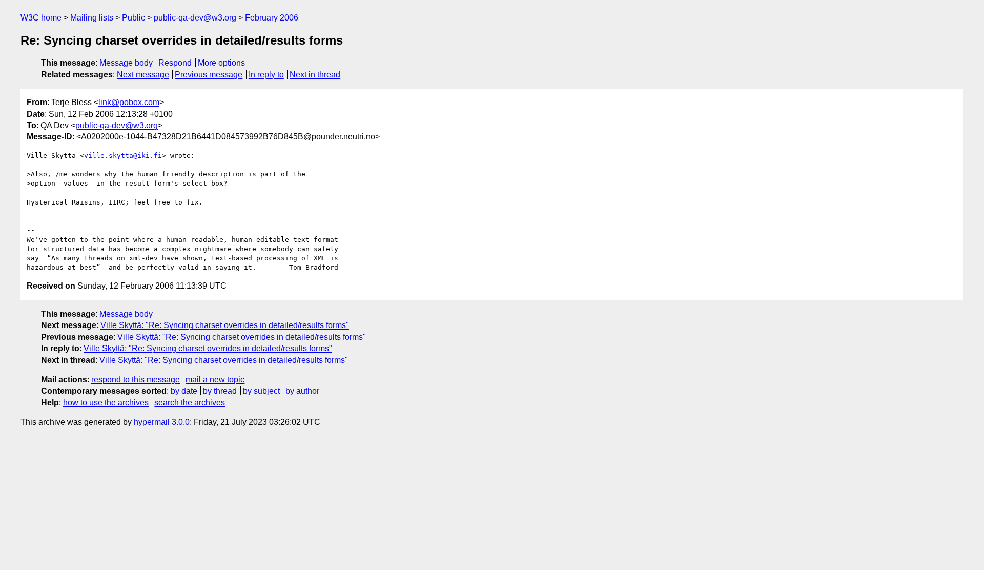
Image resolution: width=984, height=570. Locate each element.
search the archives (189, 402)
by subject (261, 390)
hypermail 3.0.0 (162, 422)
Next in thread (315, 74)
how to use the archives (106, 402)
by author (302, 390)
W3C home (40, 17)
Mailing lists (91, 17)
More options (221, 62)
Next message (143, 74)
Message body (126, 62)
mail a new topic (215, 379)
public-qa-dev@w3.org (195, 17)
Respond (175, 62)
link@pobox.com (128, 102)
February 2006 (271, 17)
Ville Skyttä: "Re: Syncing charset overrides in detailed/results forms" (224, 325)
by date (184, 390)
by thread (220, 390)
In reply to (266, 74)
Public (133, 17)
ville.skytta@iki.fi (123, 155)
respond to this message (135, 379)
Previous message (208, 74)
